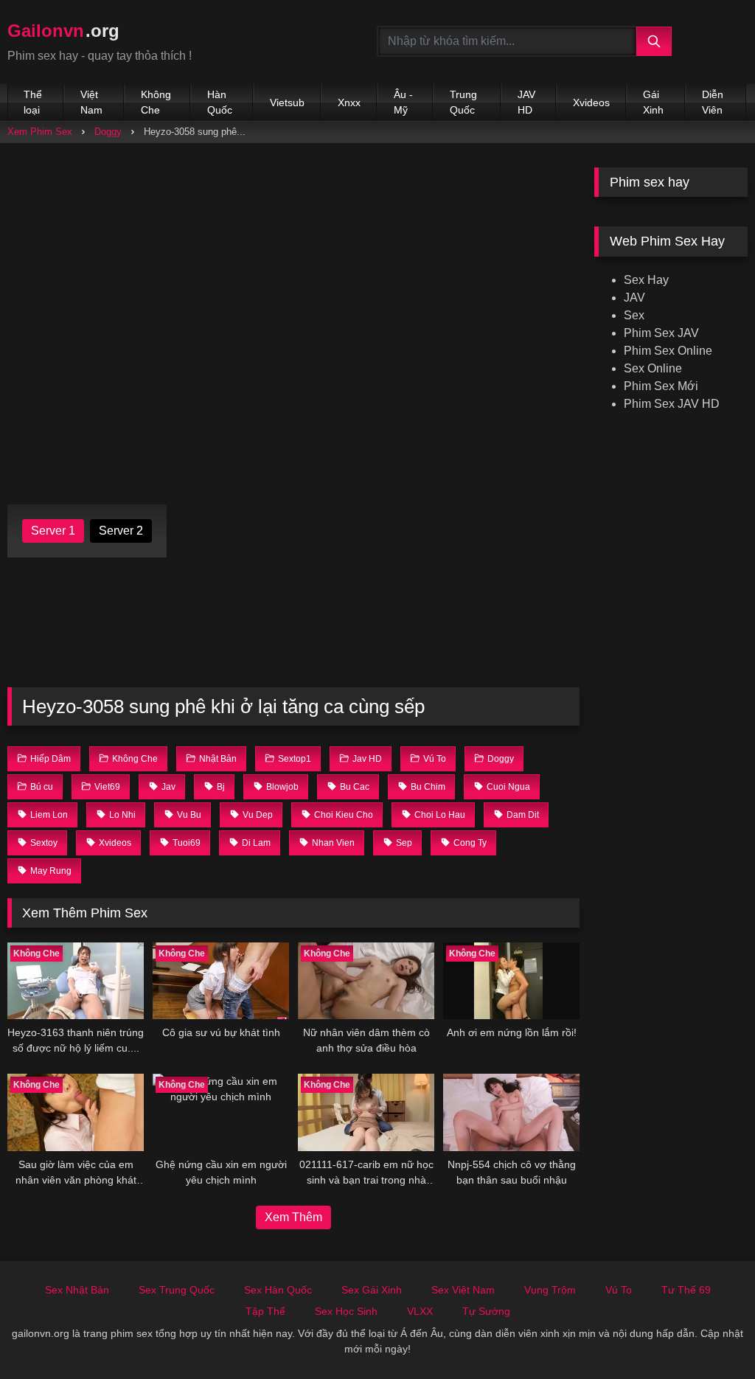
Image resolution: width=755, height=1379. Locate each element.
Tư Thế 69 (686, 1290)
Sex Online (653, 368)
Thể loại (33, 102)
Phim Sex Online (668, 350)
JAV (634, 297)
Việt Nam (91, 102)
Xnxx (349, 102)
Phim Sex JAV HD (672, 403)
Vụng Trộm (550, 1290)
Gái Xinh (653, 102)
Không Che (156, 102)
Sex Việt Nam (463, 1290)
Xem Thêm (293, 1217)
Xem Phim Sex (39, 131)
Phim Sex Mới (661, 386)
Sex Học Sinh (346, 1311)
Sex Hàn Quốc (278, 1290)
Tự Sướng (486, 1311)
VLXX (420, 1311)
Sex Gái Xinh (371, 1290)
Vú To (618, 1290)
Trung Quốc (463, 102)
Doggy (108, 131)
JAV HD (526, 102)
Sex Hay (646, 280)
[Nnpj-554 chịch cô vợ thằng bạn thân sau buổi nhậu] (511, 1112)
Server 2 (121, 530)
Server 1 (53, 530)
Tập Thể (265, 1311)
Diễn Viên (712, 102)
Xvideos (591, 102)
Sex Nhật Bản (77, 1290)
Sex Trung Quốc (177, 1290)
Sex (634, 315)
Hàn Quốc (219, 102)
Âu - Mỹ (403, 102)
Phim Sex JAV (661, 333)
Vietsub (287, 102)
